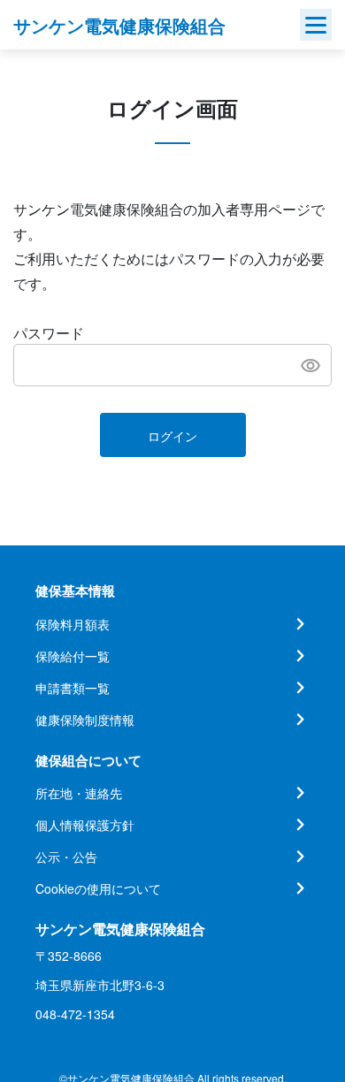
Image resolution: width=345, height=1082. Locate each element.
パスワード (48, 333)
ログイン (172, 436)
